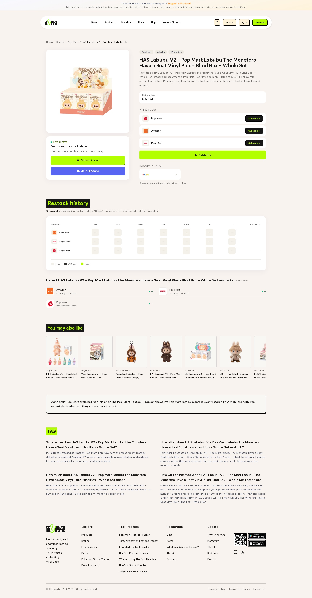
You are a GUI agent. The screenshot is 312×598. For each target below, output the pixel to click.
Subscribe (254, 118)
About (170, 553)
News (141, 22)
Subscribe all (90, 160)
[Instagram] (235, 552)
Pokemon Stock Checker (95, 559)
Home (94, 22)
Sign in (244, 22)
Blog (153, 22)
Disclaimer (260, 589)
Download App (90, 565)
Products (110, 22)
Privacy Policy (217, 589)
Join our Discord (171, 22)
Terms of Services (239, 589)
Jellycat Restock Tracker (133, 571)
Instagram (213, 540)
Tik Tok (211, 547)
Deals (84, 553)
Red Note (212, 553)
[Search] (217, 22)
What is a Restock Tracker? (183, 547)
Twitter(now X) (216, 534)
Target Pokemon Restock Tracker (138, 540)
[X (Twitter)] (242, 552)
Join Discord (90, 171)
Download (260, 22)
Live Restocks (89, 547)
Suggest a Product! (179, 3)
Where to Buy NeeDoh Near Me (137, 559)
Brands (125, 22)
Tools (228, 22)
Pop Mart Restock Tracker (135, 402)
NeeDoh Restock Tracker (133, 553)
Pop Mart (73, 42)
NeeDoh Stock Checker (133, 565)
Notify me (205, 155)
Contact (172, 559)
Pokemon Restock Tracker (134, 534)
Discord (212, 559)
